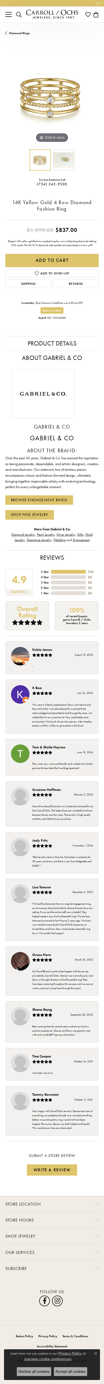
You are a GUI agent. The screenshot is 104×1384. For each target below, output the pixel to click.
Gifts (80, 534)
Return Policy (24, 1336)
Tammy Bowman (45, 1094)
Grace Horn (41, 954)
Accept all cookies (70, 1371)
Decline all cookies (34, 1371)
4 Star (45, 577)
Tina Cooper (41, 1056)
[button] (19, 14)
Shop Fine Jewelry (29, 514)
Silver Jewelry (66, 534)
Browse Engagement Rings (39, 499)
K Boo (37, 687)
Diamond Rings (19, 33)
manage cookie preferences (47, 1359)
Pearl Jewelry (46, 534)
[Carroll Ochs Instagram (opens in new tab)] (57, 1301)
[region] (52, 97)
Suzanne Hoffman (46, 789)
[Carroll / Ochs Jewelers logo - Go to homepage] (52, 14)
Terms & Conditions (75, 1336)
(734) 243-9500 (52, 184)
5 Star (45, 572)
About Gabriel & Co (52, 357)
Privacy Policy (47, 1336)
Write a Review (52, 1170)
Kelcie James (42, 649)
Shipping (28, 284)
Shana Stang (42, 1009)
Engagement (81, 540)
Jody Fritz (40, 840)
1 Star (45, 593)
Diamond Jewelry (23, 534)
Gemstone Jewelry (39, 540)
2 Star (45, 588)
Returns (76, 284)
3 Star (45, 582)
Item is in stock (52, 310)
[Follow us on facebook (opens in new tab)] (44, 1301)
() (91, 572)
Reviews (52, 557)
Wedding (59, 540)
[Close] (97, 3)
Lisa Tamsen (41, 887)
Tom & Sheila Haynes (49, 747)
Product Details (52, 343)
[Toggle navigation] (8, 14)
